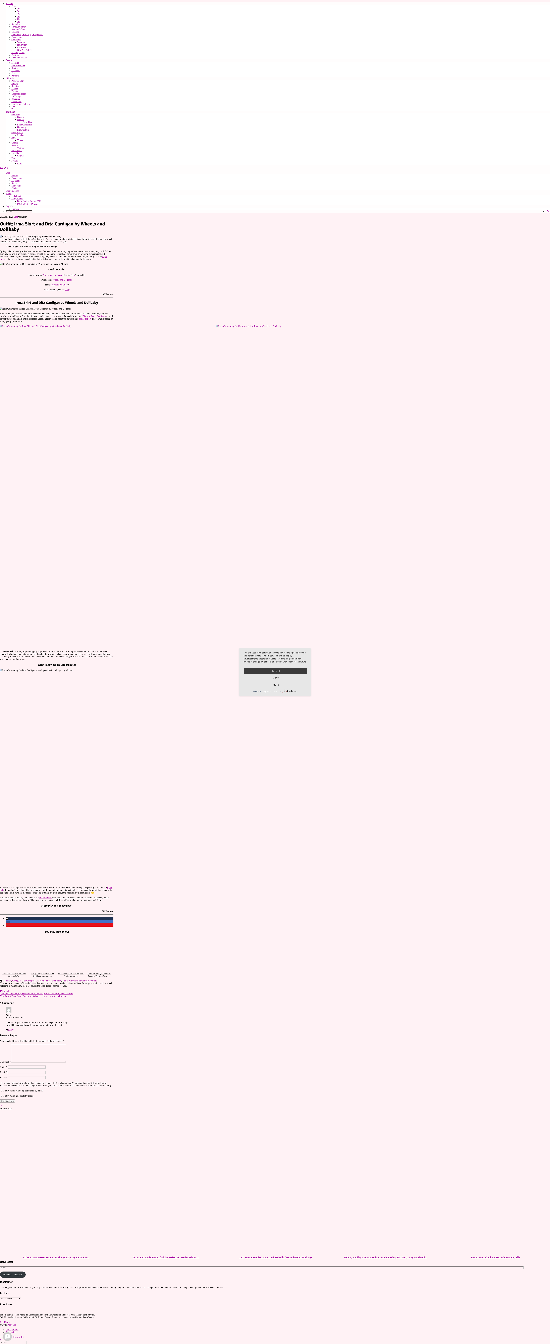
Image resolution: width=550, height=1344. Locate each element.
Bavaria (20, 117)
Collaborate (16, 196)
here (67, 289)
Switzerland (16, 150)
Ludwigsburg (23, 130)
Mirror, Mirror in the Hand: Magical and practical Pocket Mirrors (37, 993)
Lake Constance (24, 124)
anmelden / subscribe (12, 1274)
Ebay (72, 275)
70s (18, 21)
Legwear (15, 180)
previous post (85, 319)
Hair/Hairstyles (18, 65)
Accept (275, 671)
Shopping (15, 24)
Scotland (21, 135)
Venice (20, 140)
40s (18, 14)
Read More (5, 1322)
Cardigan (7, 980)
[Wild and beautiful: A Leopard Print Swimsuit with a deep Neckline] (71, 953)
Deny (276, 677)
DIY (13, 106)
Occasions (16, 39)
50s (18, 16)
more (276, 684)
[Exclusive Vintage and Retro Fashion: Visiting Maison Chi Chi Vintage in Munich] (99, 953)
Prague (20, 155)
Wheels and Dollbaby (52, 275)
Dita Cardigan (28, 980)
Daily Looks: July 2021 (28, 204)
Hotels (14, 158)
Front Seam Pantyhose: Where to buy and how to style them (33, 996)
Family (14, 83)
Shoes (14, 183)
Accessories (16, 37)
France (14, 161)
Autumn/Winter (18, 29)
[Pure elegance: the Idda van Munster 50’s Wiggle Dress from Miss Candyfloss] (14, 953)
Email (3, 1072)
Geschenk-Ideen (18, 94)
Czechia (15, 153)
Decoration (16, 101)
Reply (10, 1030)
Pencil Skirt (56, 980)
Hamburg (21, 127)
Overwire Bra (45, 897)
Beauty (9, 60)
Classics (15, 32)
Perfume (15, 75)
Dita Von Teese (43, 980)
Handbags (16, 185)
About (8, 193)
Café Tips (27, 122)
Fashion (9, 3)
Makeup (15, 63)
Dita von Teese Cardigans (94, 316)
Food (13, 109)
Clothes (14, 188)
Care (13, 73)
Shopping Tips (12, 191)
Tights (65, 980)
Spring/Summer (18, 26)
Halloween (22, 45)
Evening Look (17, 52)
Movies (14, 88)
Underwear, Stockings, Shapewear (27, 34)
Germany (15, 114)
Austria (14, 145)
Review (14, 68)
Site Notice (11, 1332)
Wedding (21, 42)
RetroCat (4, 168)
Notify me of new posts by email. (18, 1096)
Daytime (15, 55)
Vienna (20, 148)
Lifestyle (10, 78)
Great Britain (17, 132)
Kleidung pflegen (19, 57)
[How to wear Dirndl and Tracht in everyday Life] (495, 1183)
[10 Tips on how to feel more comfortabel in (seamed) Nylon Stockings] (275, 1183)
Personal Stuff (17, 81)
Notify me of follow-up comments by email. (23, 1090)
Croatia (14, 143)
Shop (8, 173)
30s (18, 11)
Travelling (10, 112)
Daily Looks (17, 198)
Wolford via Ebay (60, 284)
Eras (13, 6)
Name (3, 1067)
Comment (5, 1062)
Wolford (93, 980)
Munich (20, 119)
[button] (7, 918)
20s (18, 8)
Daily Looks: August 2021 (29, 201)
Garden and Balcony (20, 104)
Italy (13, 137)
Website (3, 1077)
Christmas (21, 47)
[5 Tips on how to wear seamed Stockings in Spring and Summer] (55, 1183)
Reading (15, 86)
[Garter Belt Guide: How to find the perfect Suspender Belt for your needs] (165, 1183)
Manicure (15, 70)
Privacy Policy (12, 1329)
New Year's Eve (24, 50)
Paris (19, 163)
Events (14, 91)
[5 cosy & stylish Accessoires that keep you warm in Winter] (42, 953)
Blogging (15, 99)
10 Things (16, 96)
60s (18, 19)
